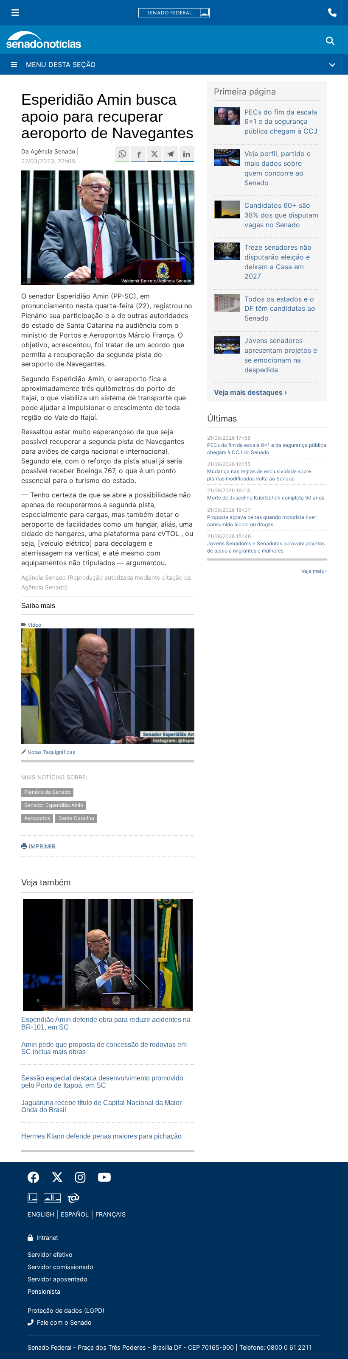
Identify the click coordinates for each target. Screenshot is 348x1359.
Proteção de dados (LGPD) (66, 1310)
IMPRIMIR (41, 846)
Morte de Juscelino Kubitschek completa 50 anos (265, 497)
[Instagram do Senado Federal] (80, 1177)
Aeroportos (37, 818)
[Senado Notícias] (43, 42)
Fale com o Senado (63, 1322)
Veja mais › (314, 571)
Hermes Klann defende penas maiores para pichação (101, 1136)
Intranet (46, 1237)
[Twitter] (57, 1177)
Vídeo (34, 625)
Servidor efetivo (50, 1254)
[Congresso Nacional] (52, 1197)
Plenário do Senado (47, 792)
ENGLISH (41, 1214)
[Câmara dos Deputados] (32, 1197)
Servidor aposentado (57, 1279)
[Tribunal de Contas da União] (73, 1197)
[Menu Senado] (15, 13)
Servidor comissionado (60, 1266)
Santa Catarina (76, 818)
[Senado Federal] (174, 13)
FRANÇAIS (110, 1214)
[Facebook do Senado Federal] (36, 1177)
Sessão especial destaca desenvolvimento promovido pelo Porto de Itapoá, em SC (102, 1081)
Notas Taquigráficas (51, 752)
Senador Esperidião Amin (53, 805)
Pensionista (44, 1291)
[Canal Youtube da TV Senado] (101, 1177)
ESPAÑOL (75, 1214)
